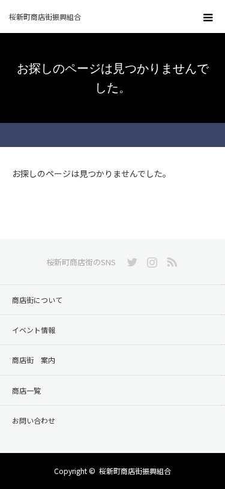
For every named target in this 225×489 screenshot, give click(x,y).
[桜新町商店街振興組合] (94, 17)
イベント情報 (33, 330)
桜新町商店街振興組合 (135, 471)
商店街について (37, 300)
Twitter (131, 260)
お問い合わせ (33, 420)
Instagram (151, 260)
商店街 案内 (33, 360)
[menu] (208, 17)
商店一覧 (26, 390)
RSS (170, 260)
